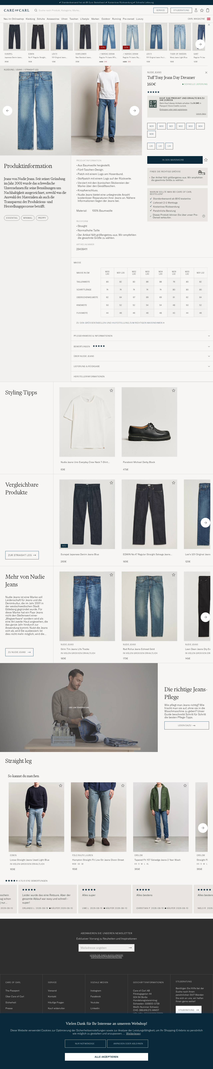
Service (160, 10)
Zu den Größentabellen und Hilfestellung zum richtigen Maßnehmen (119, 323)
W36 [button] (151, 134)
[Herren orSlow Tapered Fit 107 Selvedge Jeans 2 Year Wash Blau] (161, 817)
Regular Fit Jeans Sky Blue (131, 57)
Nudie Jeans (154, 72)
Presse (8, 1008)
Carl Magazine (196, 19)
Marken (95, 18)
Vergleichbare (21, 488)
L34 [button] (169, 146)
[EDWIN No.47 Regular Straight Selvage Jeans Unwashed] (149, 551)
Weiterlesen (133, 1033)
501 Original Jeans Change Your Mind (59, 57)
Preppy (42, 218)
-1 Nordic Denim (107, 54)
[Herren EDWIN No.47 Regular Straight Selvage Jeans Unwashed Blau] (38, 37)
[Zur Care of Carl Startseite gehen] (16, 10)
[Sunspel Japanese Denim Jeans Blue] (87, 551)
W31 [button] (171, 126)
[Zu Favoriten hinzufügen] (110, 391)
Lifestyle (84, 18)
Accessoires (53, 18)
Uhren (64, 18)
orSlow (138, 855)
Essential (12, 218)
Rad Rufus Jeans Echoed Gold (139, 649)
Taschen (74, 18)
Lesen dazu (201, 114)
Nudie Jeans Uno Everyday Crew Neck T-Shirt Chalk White (84, 462)
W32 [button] (181, 126)
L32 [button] (160, 146)
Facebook (96, 996)
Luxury (139, 18)
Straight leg (31, 70)
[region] (106, 899)
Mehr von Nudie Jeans (25, 580)
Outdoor (106, 18)
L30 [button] (151, 146)
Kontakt (52, 996)
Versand (52, 990)
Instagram (96, 990)
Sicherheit (10, 1002)
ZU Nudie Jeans (17, 652)
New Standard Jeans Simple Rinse (83, 57)
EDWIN (31, 54)
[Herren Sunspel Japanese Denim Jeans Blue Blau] (14, 37)
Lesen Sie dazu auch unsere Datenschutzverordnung (106, 956)
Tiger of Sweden (178, 54)
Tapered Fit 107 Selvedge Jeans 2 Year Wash (157, 859)
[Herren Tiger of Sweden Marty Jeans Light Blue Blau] (180, 37)
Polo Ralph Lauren (82, 855)
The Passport (12, 990)
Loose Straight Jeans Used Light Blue (29, 859)
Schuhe (41, 18)
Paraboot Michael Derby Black (139, 462)
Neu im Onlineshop (14, 18)
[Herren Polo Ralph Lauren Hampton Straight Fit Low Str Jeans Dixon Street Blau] (98, 817)
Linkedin (95, 1008)
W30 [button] (161, 126)
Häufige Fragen (56, 1002)
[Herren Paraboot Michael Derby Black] (149, 422)
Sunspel (8, 54)
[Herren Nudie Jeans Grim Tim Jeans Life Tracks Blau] (87, 606)
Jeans (19, 70)
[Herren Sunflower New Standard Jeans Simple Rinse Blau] (85, 37)
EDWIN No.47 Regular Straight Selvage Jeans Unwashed (146, 554)
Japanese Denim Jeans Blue (13, 57)
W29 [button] (151, 126)
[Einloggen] (196, 10)
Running (116, 18)
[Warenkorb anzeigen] (207, 10)
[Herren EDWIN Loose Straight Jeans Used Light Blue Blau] (36, 817)
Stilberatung (181, 10)
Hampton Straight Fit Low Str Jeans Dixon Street (98, 859)
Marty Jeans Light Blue (178, 57)
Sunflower (81, 54)
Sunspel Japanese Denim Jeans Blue (80, 554)
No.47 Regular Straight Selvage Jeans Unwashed (37, 57)
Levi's (54, 54)
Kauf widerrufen (56, 1008)
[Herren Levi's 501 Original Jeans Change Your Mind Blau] (62, 37)
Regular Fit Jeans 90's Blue (107, 57)
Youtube (95, 1002)
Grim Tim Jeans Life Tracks (75, 649)
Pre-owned (128, 18)
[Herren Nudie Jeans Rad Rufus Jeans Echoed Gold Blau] (149, 606)
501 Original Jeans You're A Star (155, 57)
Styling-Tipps (21, 392)
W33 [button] (191, 126)
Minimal (27, 218)
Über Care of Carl (14, 996)
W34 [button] (200, 126)
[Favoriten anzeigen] (202, 10)
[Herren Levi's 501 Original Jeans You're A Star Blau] (156, 37)
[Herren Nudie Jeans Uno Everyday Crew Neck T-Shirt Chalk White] (87, 422)
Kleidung (30, 18)
